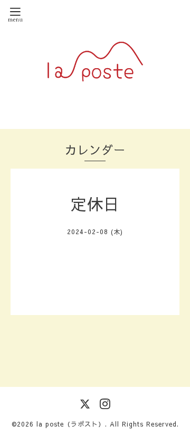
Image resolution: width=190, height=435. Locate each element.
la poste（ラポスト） (70, 424)
